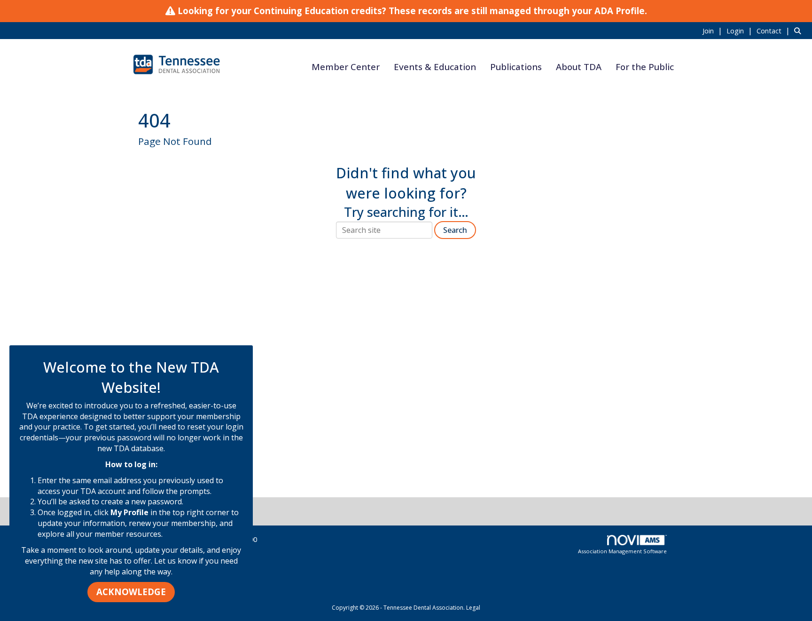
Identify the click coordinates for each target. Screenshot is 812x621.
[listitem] (714, 30)
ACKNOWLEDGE (131, 591)
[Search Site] (799, 30)
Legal (473, 608)
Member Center (346, 66)
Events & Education (435, 66)
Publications (516, 66)
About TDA (578, 66)
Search (455, 230)
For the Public (645, 66)
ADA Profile (619, 10)
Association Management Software (622, 551)
